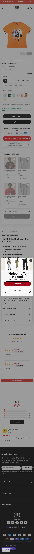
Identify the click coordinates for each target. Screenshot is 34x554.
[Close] (31, 260)
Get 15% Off (17, 284)
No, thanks (17, 290)
